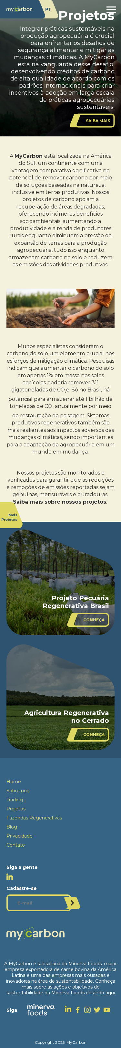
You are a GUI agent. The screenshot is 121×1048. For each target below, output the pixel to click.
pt (48, 9)
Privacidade (19, 836)
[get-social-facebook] (79, 1010)
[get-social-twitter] (99, 1010)
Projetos (15, 809)
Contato (15, 845)
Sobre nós (17, 791)
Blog (11, 827)
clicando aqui (100, 993)
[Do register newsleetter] (72, 903)
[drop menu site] (111, 9)
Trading (14, 800)
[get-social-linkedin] (70, 1010)
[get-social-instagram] (89, 1010)
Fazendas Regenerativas (34, 818)
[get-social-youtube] (108, 1010)
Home (13, 782)
